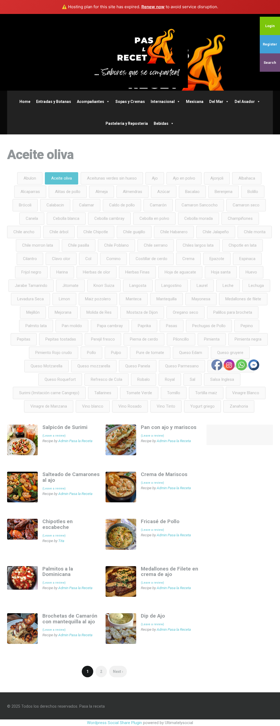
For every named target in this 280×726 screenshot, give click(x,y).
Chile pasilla (78, 245)
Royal (170, 379)
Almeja (101, 191)
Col (88, 258)
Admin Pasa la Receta (75, 441)
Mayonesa (201, 298)
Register (270, 44)
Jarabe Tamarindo (31, 285)
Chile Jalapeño (216, 231)
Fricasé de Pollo (160, 521)
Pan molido (72, 325)
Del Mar (216, 101)
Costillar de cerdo (151, 258)
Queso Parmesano (182, 366)
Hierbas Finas (137, 272)
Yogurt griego (202, 406)
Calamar (86, 205)
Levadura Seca (30, 298)
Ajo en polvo (184, 178)
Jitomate (70, 285)
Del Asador (245, 101)
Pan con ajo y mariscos (168, 427)
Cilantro (30, 258)
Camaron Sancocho (200, 205)
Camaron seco (246, 205)
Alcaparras (30, 191)
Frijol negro (31, 272)
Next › (118, 671)
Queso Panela (137, 366)
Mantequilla (166, 298)
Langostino (171, 285)
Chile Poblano (116, 245)
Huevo (251, 272)
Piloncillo (181, 339)
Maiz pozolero (98, 298)
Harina (62, 272)
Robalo (143, 379)
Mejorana (63, 312)
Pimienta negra (248, 339)
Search (270, 63)
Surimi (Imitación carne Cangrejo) (49, 392)
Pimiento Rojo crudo (53, 352)
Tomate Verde (139, 392)
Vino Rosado (130, 406)
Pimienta (212, 339)
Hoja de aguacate (180, 272)
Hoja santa (221, 272)
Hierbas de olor (96, 272)
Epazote (216, 258)
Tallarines (102, 392)
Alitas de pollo (67, 191)
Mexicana (194, 101)
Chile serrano (156, 245)
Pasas (171, 325)
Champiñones (240, 218)
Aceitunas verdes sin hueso (112, 178)
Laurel (202, 285)
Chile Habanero (174, 231)
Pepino (247, 325)
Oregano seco (185, 312)
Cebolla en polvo (154, 218)
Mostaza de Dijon (142, 312)
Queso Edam (190, 352)
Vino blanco (92, 406)
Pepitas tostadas (60, 339)
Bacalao (192, 191)
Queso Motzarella (46, 366)
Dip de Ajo (153, 616)
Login (270, 26)
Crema (188, 258)
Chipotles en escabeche (57, 524)
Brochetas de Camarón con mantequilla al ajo (69, 619)
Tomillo (173, 392)
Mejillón (33, 312)
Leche (228, 285)
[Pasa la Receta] (140, 52)
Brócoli (25, 205)
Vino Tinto (166, 406)
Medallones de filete (243, 298)
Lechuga (256, 285)
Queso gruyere (230, 352)
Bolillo (252, 191)
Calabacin (55, 205)
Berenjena (223, 191)
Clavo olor (61, 258)
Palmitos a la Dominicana (57, 572)
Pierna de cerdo (144, 339)
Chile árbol (58, 231)
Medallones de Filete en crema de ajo (169, 572)
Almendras (132, 191)
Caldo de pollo (122, 205)
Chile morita (255, 231)
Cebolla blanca (66, 218)
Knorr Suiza (104, 285)
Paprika (144, 325)
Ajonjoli (216, 178)
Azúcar (163, 191)
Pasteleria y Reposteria (127, 123)
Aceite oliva (61, 178)
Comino (113, 258)
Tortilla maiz (206, 392)
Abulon (30, 178)
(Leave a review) (54, 435)
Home (24, 101)
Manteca (133, 298)
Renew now (153, 6)
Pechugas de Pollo (209, 325)
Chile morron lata (37, 245)
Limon (64, 298)
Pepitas (23, 339)
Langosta (137, 285)
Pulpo (116, 352)
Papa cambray (110, 325)
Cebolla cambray (109, 218)
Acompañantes (90, 101)
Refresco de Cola (106, 379)
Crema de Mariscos (164, 474)
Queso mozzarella (93, 366)
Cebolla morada (198, 218)
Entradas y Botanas (53, 101)
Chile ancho (23, 231)
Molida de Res (99, 312)
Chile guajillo (134, 231)
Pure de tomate (150, 352)
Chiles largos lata (198, 245)
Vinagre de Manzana (48, 406)
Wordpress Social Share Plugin (115, 722)
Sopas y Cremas (130, 101)
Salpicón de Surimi (65, 427)
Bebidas (161, 123)
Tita (61, 540)
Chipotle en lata (242, 245)
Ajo (155, 178)
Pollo (91, 352)
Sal (192, 379)
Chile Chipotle (95, 231)
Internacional (163, 101)
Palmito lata (36, 325)
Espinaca (247, 258)
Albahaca (246, 178)
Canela (32, 218)
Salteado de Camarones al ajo (71, 477)
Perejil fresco (103, 339)
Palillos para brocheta (232, 312)
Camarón (158, 205)
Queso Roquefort (60, 379)
